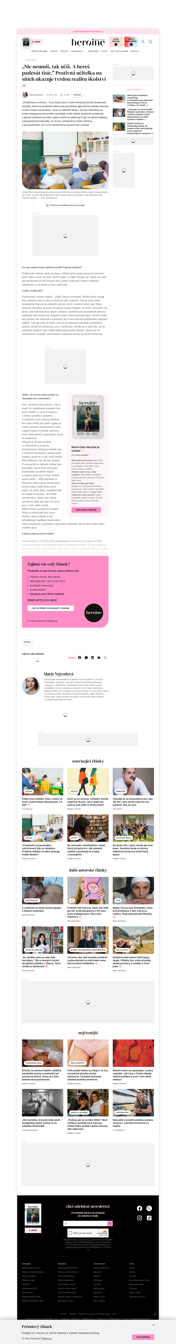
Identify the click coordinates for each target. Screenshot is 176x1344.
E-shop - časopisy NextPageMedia (136, 1319)
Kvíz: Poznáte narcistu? (67, 1292)
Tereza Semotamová (30, 1130)
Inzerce (132, 1268)
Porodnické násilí (33, 1063)
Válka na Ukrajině (34, 950)
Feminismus (98, 1280)
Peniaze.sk (101, 1319)
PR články (133, 1288)
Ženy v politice (99, 1301)
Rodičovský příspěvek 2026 (32, 1301)
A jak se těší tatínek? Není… (68, 1268)
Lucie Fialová (27, 809)
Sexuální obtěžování (101, 1268)
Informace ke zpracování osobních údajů (94, 1314)
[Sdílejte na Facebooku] (79, 657)
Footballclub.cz (114, 1319)
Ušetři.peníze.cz (88, 1319)
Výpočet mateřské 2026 (31, 1297)
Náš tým (132, 1272)
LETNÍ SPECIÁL (116, 40)
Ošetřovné (26, 1284)
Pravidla (72, 1314)
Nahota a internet (79, 1112)
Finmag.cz (65, 1319)
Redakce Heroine (74, 809)
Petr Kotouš (117, 809)
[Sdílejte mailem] (98, 657)
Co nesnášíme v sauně (66, 1284)
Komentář (121, 791)
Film (118, 900)
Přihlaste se (52, 621)
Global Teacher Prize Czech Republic (88, 950)
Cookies (63, 1314)
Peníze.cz (75, 1319)
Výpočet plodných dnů (30, 1268)
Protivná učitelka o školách (68, 1272)
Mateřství (97, 1276)
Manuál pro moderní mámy (139, 1280)
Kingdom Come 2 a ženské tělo (70, 1297)
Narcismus (98, 1272)
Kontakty (132, 1276)
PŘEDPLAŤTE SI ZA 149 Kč (42, 600)
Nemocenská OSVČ (29, 1288)
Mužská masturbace (65, 1280)
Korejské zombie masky (67, 1288)
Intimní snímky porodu (66, 1276)
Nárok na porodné (29, 1276)
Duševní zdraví (99, 1297)
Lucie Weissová (119, 1130)
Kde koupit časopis (136, 1284)
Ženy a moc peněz (131, 40)
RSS (114, 1314)
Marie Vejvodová (58, 674)
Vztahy (74, 838)
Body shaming (99, 1288)
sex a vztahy (122, 950)
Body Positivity (78, 1063)
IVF (72, 900)
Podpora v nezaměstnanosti (32, 1272)
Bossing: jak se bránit (66, 1301)
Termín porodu (27, 1292)
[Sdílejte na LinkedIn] (92, 657)
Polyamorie (98, 1292)
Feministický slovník (137, 1297)
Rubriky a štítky (135, 1292)
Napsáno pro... (32, 900)
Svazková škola (123, 838)
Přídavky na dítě (28, 1280)
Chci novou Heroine (86, 510)
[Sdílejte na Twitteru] (86, 657)
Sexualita (97, 1284)
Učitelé (77, 95)
